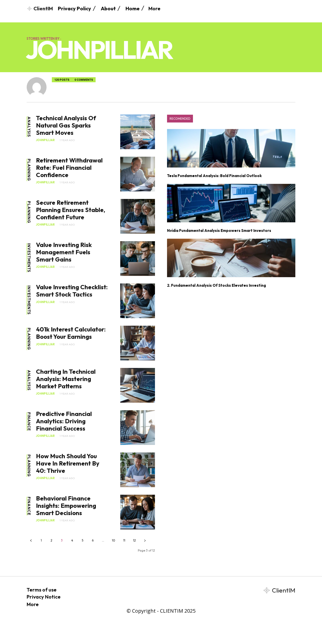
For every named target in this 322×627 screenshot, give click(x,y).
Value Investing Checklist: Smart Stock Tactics (72, 290)
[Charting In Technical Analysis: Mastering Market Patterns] (137, 385)
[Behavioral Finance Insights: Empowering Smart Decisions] (137, 512)
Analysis (29, 126)
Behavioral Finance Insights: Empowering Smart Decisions (66, 505)
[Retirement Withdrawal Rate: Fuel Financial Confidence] (137, 174)
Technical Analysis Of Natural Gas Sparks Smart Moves (66, 125)
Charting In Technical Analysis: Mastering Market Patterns (66, 379)
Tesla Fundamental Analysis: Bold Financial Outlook (214, 175)
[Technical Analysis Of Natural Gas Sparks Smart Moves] (137, 131)
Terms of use (42, 590)
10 (113, 540)
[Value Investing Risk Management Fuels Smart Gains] (137, 258)
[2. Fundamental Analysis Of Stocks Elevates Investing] (231, 258)
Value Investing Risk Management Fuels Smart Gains (64, 252)
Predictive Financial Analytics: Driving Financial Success (64, 421)
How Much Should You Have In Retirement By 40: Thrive (67, 463)
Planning (29, 170)
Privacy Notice (44, 597)
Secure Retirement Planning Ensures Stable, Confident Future (70, 210)
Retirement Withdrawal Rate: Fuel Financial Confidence (69, 167)
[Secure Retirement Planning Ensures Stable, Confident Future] (137, 216)
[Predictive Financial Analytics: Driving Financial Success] (137, 427)
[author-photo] (39, 87)
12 (134, 540)
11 (124, 540)
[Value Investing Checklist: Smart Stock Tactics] (137, 300)
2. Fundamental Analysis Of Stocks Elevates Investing (216, 285)
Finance (29, 421)
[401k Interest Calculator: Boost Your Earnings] (137, 343)
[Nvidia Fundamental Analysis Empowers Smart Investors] (231, 203)
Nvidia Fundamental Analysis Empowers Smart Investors (219, 230)
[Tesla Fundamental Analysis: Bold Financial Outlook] (231, 148)
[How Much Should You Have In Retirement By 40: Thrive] (137, 469)
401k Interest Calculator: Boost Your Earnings (71, 332)
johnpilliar (45, 140)
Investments (29, 257)
